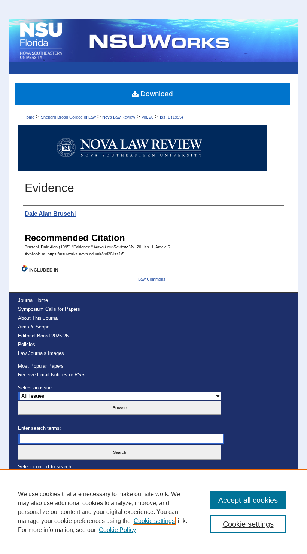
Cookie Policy (117, 530)
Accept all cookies (248, 500)
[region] (153, 511)
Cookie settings (154, 521)
